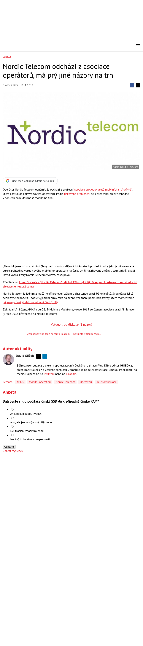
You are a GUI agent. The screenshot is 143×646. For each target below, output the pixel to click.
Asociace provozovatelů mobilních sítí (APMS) (103, 189)
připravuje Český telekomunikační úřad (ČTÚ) (30, 302)
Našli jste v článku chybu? (87, 334)
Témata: (8, 382)
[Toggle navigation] (137, 44)
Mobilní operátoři (40, 382)
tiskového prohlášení (77, 194)
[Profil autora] (8, 359)
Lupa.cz (7, 56)
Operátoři (86, 382)
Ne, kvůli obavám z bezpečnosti (30, 439)
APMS (20, 382)
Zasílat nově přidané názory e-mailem (48, 334)
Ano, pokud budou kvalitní (26, 413)
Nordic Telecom (65, 382)
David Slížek (10, 85)
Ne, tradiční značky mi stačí (27, 431)
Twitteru (49, 374)
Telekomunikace (107, 382)
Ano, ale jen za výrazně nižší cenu (31, 422)
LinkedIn (71, 374)
